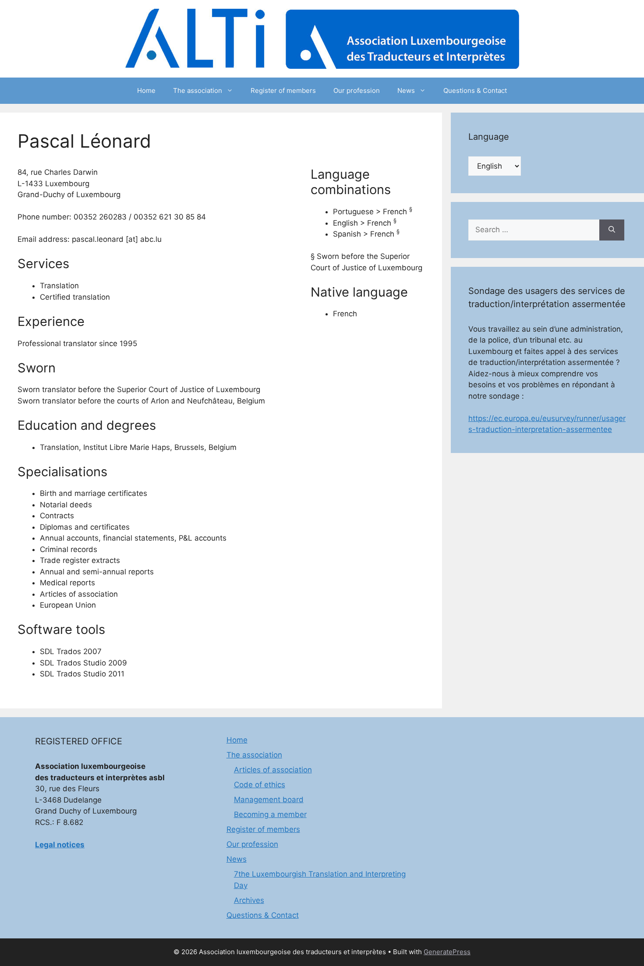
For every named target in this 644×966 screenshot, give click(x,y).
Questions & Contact (475, 90)
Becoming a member (270, 814)
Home (146, 90)
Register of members (283, 90)
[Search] (611, 230)
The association (197, 90)
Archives (249, 900)
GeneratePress (447, 952)
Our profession (356, 90)
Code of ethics (259, 784)
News (406, 90)
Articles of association (273, 769)
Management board (269, 799)
